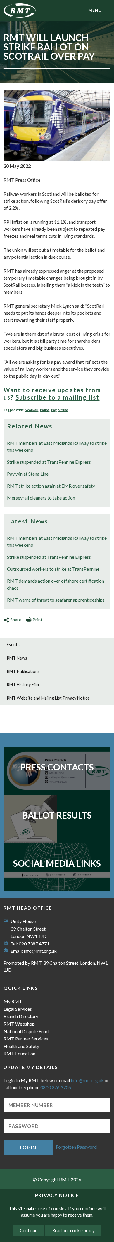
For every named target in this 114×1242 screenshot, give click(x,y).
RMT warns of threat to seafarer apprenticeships (56, 599)
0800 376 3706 (55, 1087)
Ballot (44, 410)
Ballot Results (57, 815)
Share (15, 619)
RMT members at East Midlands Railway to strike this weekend (57, 446)
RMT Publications (23, 671)
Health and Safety (21, 1046)
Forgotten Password (76, 1147)
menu (95, 10)
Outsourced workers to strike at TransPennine (53, 569)
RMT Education (19, 1053)
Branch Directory (21, 1016)
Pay (54, 410)
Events (13, 644)
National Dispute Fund (26, 1031)
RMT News (17, 658)
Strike (63, 410)
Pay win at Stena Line (28, 474)
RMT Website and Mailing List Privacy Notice (48, 698)
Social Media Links (57, 863)
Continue (28, 1230)
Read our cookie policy (73, 1230)
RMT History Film (23, 684)
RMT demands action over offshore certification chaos (55, 584)
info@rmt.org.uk (40, 951)
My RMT (13, 1001)
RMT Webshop (19, 1023)
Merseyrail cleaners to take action (41, 497)
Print (37, 619)
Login (28, 1147)
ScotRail (31, 410)
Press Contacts (57, 767)
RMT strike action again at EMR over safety (51, 485)
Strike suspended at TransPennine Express (49, 462)
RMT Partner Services (26, 1038)
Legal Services (18, 1009)
